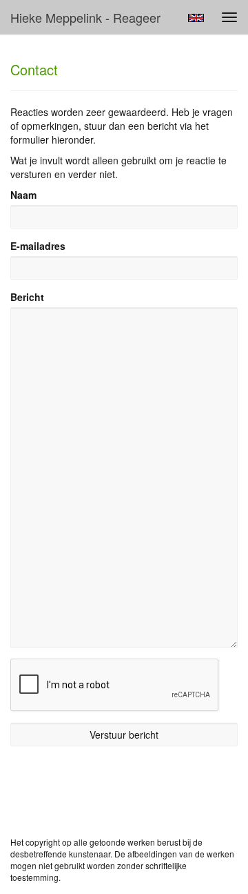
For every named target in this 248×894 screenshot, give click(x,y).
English (196, 18)
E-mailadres (37, 246)
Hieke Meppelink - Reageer (85, 17)
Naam (23, 195)
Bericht (27, 297)
